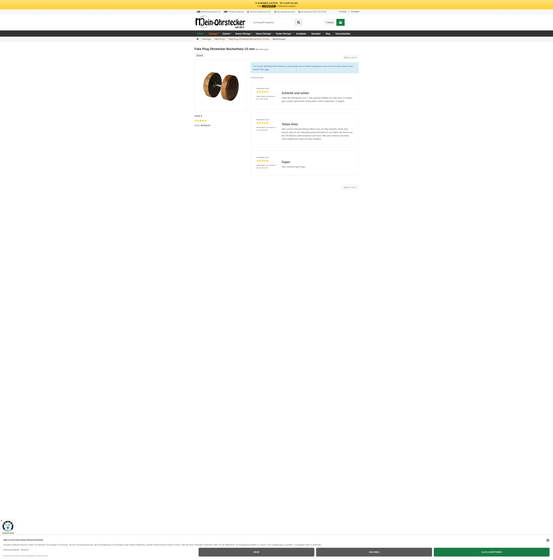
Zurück (199, 55)
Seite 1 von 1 (350, 57)
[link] (200, 120)
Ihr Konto (342, 11)
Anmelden (355, 11)
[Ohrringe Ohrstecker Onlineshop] (220, 22)
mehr (267, 69)
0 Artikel (330, 22)
